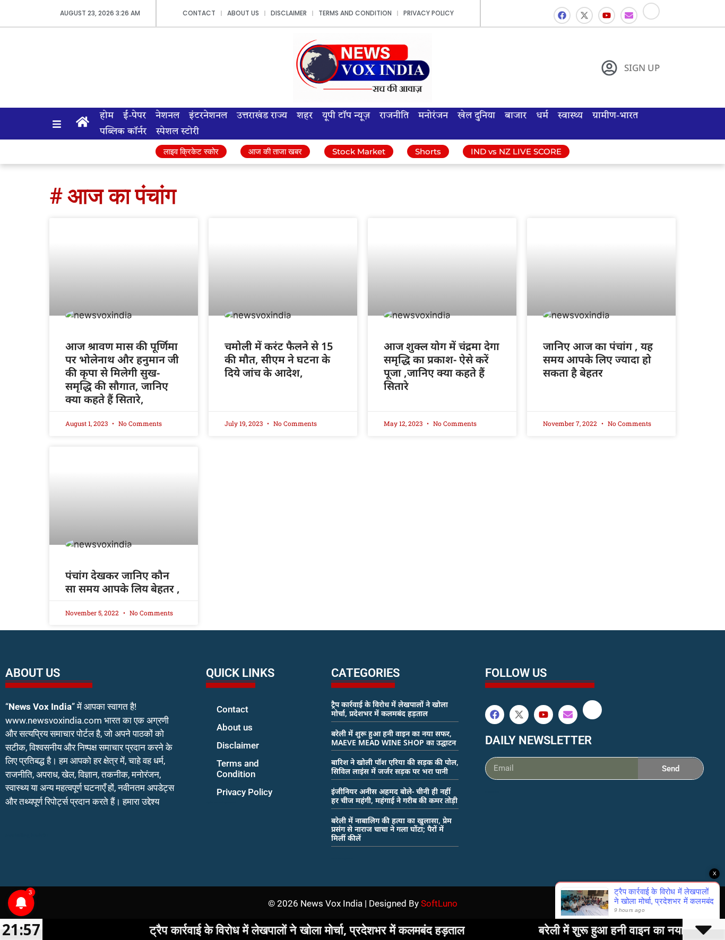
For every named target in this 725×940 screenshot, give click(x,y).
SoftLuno (439, 903)
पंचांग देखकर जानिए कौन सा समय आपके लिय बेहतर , (122, 582)
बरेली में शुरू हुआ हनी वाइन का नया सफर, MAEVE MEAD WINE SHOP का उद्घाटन (393, 737)
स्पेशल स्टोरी (177, 131)
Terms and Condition (355, 13)
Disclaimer (289, 13)
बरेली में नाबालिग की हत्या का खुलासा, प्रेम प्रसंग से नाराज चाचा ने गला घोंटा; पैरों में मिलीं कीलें (391, 829)
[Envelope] (628, 15)
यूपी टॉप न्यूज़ (346, 115)
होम (107, 115)
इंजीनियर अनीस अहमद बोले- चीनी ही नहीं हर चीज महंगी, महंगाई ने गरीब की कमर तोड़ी (394, 795)
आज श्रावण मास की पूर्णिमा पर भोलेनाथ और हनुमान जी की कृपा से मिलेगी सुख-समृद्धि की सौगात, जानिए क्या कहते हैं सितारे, (122, 372)
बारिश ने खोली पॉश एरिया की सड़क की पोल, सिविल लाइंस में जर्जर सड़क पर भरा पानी (395, 766)
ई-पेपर (134, 115)
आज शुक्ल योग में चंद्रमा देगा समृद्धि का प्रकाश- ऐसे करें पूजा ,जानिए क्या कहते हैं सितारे (441, 366)
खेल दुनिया (476, 115)
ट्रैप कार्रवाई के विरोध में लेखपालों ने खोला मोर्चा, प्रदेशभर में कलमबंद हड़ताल (389, 708)
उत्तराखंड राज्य (262, 115)
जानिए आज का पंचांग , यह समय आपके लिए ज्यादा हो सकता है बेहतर (598, 359)
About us (243, 13)
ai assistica (492, 791)
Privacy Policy (428, 13)
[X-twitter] (584, 15)
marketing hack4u (26, 835)
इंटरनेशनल (208, 115)
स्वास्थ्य (570, 115)
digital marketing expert (221, 802)
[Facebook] (562, 15)
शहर (305, 115)
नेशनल (167, 115)
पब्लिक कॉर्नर (123, 131)
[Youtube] (606, 15)
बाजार (516, 115)
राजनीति (394, 115)
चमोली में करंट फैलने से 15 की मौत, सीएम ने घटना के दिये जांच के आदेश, (279, 359)
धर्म (542, 115)
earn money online (342, 858)
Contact (199, 13)
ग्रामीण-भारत (615, 115)
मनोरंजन (433, 115)
